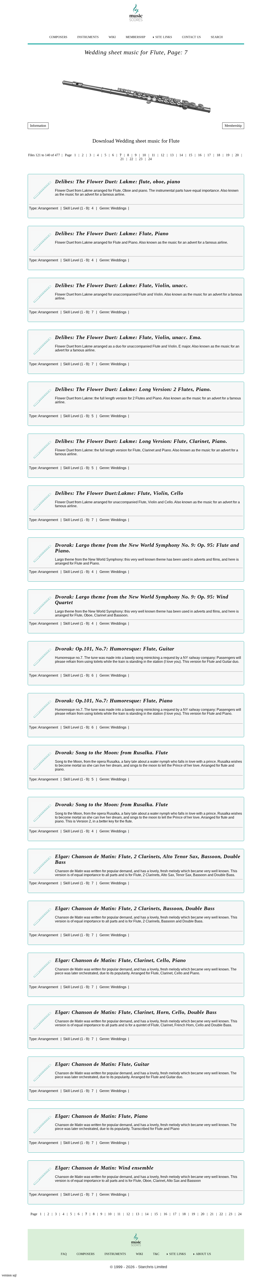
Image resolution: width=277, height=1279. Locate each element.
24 (150, 159)
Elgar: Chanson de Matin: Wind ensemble (104, 1168)
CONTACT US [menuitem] (191, 37)
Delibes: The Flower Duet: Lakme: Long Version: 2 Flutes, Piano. (133, 389)
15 (190, 155)
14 (181, 155)
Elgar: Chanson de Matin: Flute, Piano (101, 1116)
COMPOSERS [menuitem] (58, 37)
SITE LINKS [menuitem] (163, 37)
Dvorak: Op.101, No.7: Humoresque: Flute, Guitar (114, 649)
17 (209, 155)
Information (38, 125)
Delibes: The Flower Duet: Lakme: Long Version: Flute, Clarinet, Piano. (141, 441)
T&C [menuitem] (156, 1254)
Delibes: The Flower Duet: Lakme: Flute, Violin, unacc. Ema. (128, 337)
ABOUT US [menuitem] (203, 1254)
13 (172, 155)
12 (162, 155)
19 (227, 155)
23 (140, 159)
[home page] (136, 12)
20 (237, 155)
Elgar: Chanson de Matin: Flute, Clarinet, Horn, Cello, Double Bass (136, 1012)
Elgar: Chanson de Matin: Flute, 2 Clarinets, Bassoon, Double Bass (135, 908)
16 (199, 155)
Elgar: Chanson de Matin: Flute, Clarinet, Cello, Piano (120, 960)
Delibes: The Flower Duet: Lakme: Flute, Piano (112, 233)
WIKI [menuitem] (112, 37)
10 (144, 155)
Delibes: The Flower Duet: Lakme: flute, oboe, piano (117, 181)
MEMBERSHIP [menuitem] (135, 37)
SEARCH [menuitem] (217, 37)
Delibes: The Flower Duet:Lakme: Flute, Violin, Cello (119, 493)
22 (131, 159)
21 (122, 159)
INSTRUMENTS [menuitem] (88, 37)
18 (218, 155)
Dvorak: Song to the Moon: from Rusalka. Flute (111, 752)
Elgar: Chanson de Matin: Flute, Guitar (102, 1064)
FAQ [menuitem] (64, 1254)
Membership (233, 125)
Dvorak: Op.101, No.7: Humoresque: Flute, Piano (114, 700)
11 (153, 155)
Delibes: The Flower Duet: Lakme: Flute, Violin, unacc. (121, 285)
